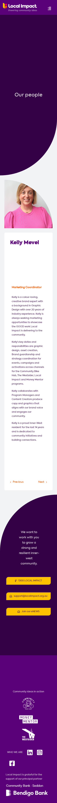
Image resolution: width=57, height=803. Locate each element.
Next (41, 482)
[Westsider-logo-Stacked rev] (28, 729)
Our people (29, 95)
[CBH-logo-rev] (28, 697)
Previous (18, 482)
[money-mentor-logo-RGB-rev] (28, 715)
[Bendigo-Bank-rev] (27, 784)
